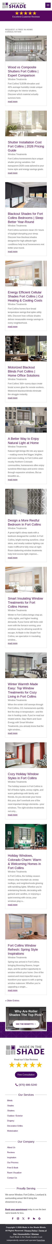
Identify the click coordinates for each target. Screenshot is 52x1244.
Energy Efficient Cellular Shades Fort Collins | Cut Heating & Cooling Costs (25, 296)
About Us (11, 1147)
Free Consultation (26, 1075)
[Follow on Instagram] (18, 1218)
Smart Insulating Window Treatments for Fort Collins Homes (25, 602)
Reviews (11, 1152)
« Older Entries (12, 1000)
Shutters (11, 1110)
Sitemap (35, 1234)
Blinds (10, 1100)
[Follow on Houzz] (34, 1218)
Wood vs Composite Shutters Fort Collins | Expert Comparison (23, 71)
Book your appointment (16, 1209)
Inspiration (11, 1157)
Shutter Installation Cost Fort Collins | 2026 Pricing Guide (26, 146)
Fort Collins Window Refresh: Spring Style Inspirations (23, 949)
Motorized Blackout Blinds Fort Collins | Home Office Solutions (23, 371)
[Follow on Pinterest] (29, 1218)
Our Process (12, 1162)
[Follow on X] (23, 1218)
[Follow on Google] (39, 1218)
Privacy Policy (30, 1231)
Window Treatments (17, 79)
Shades (10, 1105)
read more (12, 101)
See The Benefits (24, 1024)
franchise (41, 1240)
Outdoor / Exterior (15, 1116)
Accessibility (24, 1234)
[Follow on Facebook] (13, 1218)
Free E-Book (12, 1167)
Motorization (12, 1131)
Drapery (10, 1121)
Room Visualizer (14, 1172)
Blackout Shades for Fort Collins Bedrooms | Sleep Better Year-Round (25, 218)
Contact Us (12, 1178)
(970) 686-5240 (28, 1084)
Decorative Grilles (15, 1126)
